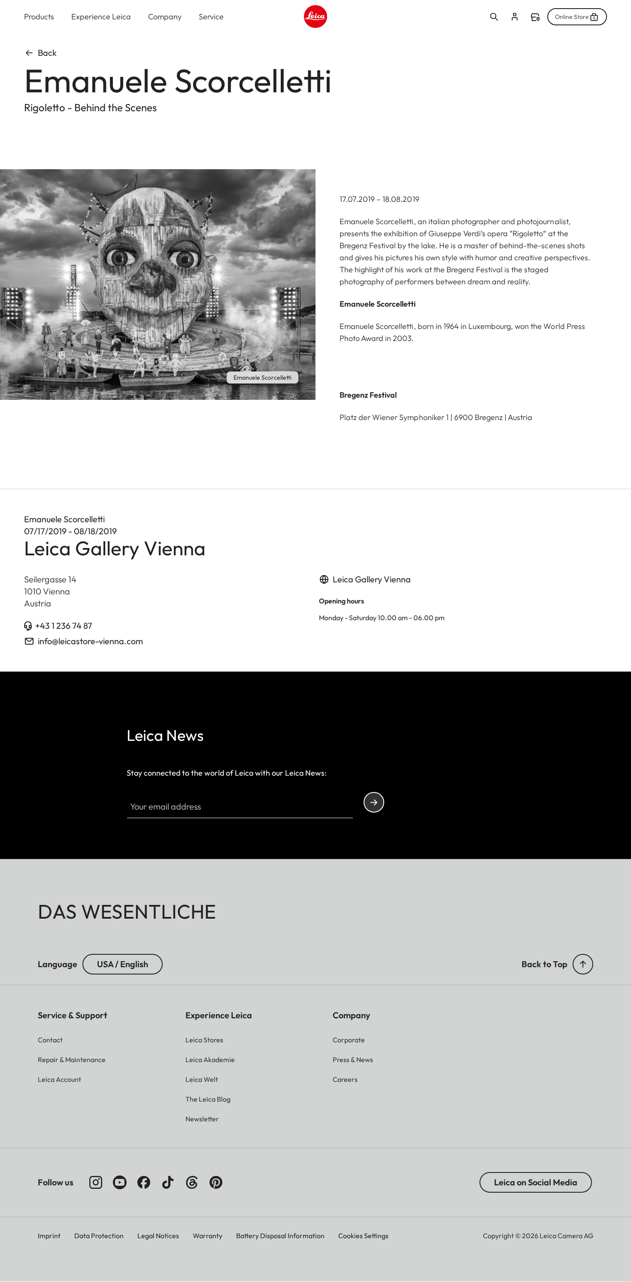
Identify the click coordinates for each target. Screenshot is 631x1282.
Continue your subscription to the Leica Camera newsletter (374, 802)
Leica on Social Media (535, 1182)
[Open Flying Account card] (514, 17)
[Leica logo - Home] (315, 16)
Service (211, 16)
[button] (583, 964)
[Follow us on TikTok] (167, 1182)
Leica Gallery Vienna (372, 579)
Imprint (49, 1235)
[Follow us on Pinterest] (215, 1182)
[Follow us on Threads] (191, 1182)
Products (39, 16)
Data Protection (99, 1235)
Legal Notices (158, 1235)
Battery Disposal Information (280, 1235)
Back (47, 52)
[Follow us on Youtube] (119, 1182)
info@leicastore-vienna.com (90, 641)
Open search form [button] (494, 17)
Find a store (535, 17)
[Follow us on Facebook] (143, 1182)
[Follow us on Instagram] (95, 1182)
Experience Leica (101, 16)
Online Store (572, 17)
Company (165, 16)
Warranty (207, 1235)
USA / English (122, 964)
